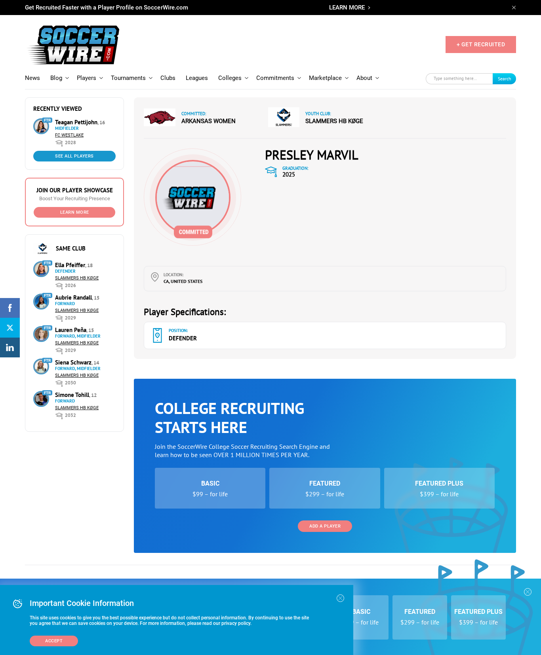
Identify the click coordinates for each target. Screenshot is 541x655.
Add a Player (325, 526)
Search (504, 79)
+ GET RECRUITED (481, 44)
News (32, 78)
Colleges (230, 78)
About (364, 78)
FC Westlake (69, 135)
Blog (56, 78)
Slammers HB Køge (77, 278)
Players (86, 78)
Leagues (197, 78)
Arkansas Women (208, 121)
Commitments (275, 78)
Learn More (74, 212)
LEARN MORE (347, 7)
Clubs (167, 78)
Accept (54, 641)
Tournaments (128, 78)
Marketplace (325, 78)
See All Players (74, 156)
